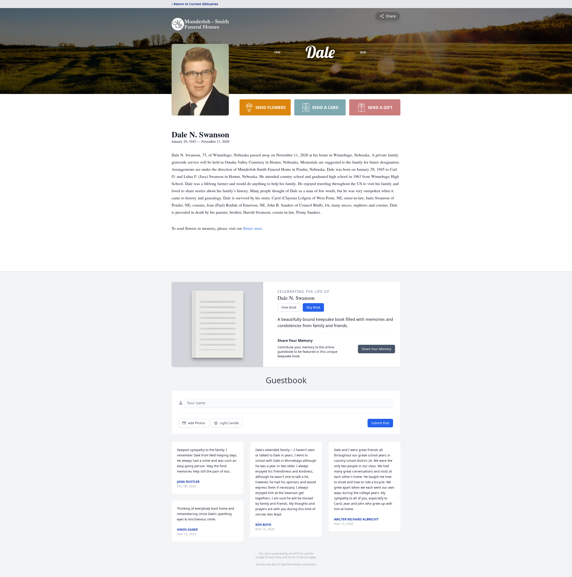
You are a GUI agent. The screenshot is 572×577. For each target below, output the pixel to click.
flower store (252, 228)
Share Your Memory (376, 349)
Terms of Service (298, 557)
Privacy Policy (273, 557)
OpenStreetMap (291, 564)
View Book (288, 307)
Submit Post (380, 423)
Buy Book (313, 307)
